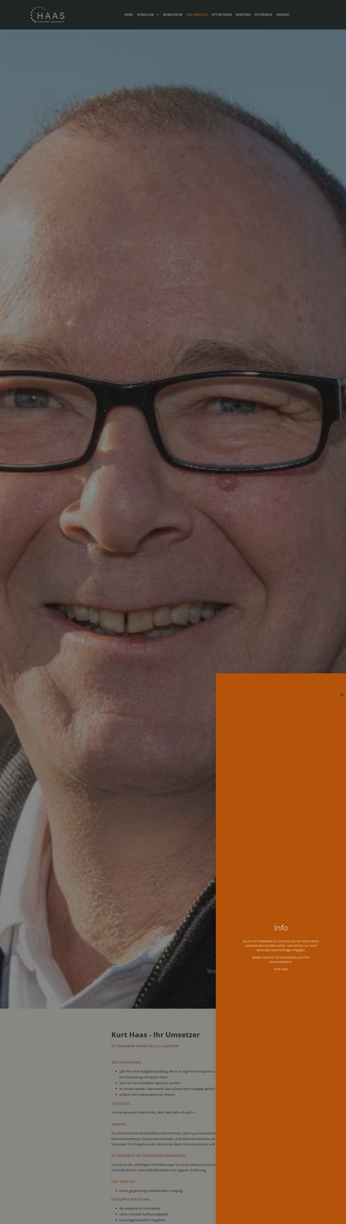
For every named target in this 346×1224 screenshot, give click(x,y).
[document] (173, 612)
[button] (342, 695)
